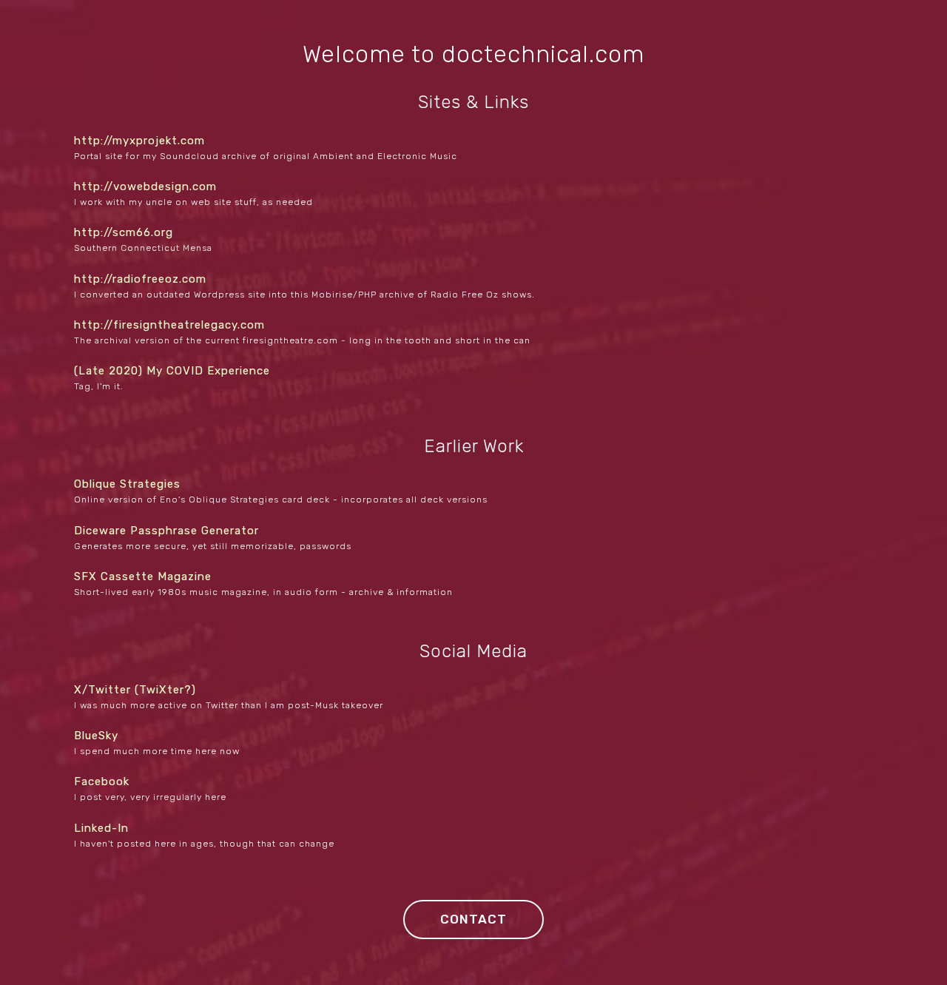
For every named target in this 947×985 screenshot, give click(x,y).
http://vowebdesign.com (145, 186)
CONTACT (473, 919)
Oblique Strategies (127, 484)
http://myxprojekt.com (139, 140)
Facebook (101, 781)
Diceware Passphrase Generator (166, 530)
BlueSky (96, 735)
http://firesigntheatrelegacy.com (169, 325)
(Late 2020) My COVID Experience (172, 370)
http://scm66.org (123, 232)
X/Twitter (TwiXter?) (135, 689)
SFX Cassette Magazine (143, 576)
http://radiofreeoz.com (140, 279)
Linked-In (101, 828)
